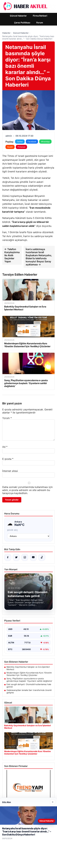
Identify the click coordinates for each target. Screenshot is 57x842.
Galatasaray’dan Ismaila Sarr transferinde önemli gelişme (29, 691)
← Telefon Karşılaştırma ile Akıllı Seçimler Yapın (12, 255)
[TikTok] (41, 557)
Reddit (10, 147)
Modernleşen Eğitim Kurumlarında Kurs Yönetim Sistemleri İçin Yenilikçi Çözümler (29, 673)
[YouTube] (33, 557)
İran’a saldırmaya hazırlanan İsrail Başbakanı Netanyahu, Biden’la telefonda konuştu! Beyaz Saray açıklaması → (39, 257)
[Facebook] (7, 557)
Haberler (6, 33)
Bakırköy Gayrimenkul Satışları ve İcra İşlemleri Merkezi (28, 668)
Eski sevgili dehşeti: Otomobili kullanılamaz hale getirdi (29, 685)
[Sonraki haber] (47, 578)
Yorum (7, 418)
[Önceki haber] (41, 578)
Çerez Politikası (22, 22)
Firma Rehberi (40, 15)
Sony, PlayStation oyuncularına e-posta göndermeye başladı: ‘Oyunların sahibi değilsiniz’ (29, 679)
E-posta (7, 458)
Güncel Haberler (18, 15)
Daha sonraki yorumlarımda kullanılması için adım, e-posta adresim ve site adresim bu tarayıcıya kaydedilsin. (27, 490)
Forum (39, 22)
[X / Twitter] (16, 557)
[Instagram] (24, 557)
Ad (4, 446)
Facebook (32, 141)
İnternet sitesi (10, 470)
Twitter (20, 141)
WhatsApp (45, 141)
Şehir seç (12, 530)
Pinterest (21, 147)
